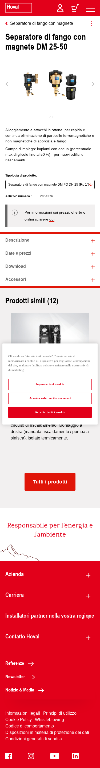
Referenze (14, 662)
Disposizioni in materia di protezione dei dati (47, 732)
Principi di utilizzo (60, 713)
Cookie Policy (18, 719)
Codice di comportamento (29, 726)
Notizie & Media (19, 689)
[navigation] (90, 8)
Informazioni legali (22, 713)
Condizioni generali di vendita (33, 739)
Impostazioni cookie (50, 384)
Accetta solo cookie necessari (50, 398)
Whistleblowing (49, 719)
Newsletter (15, 676)
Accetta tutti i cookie (50, 412)
